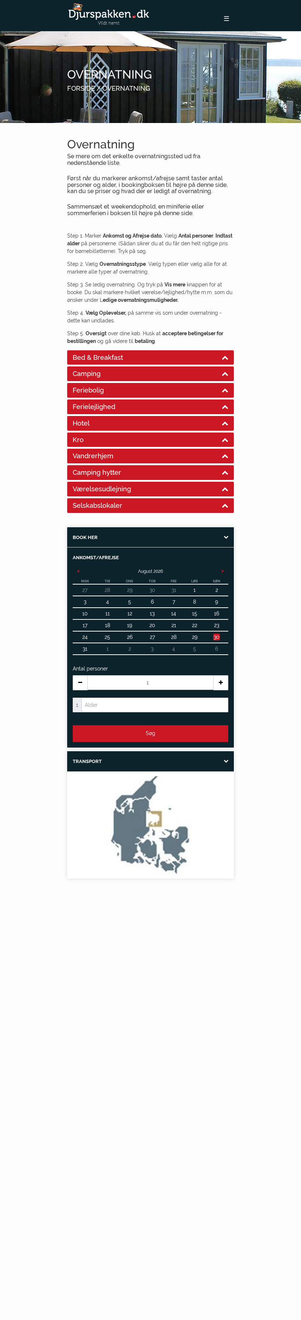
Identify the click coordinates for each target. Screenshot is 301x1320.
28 (174, 637)
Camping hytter (97, 472)
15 (194, 613)
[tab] (150, 357)
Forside (81, 88)
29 (194, 637)
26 (130, 637)
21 (173, 625)
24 (85, 637)
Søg (150, 733)
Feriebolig (88, 390)
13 (152, 613)
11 (107, 613)
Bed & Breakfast (98, 357)
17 (85, 625)
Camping (87, 373)
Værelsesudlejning (102, 489)
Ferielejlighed (94, 407)
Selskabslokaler (97, 505)
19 (129, 625)
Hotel (81, 423)
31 (85, 649)
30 (217, 637)
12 (129, 613)
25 (107, 637)
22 (194, 625)
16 (216, 613)
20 (152, 625)
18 (107, 625)
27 (152, 637)
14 (173, 613)
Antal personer (90, 669)
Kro (78, 440)
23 (216, 625)
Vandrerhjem (93, 456)
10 (85, 613)
